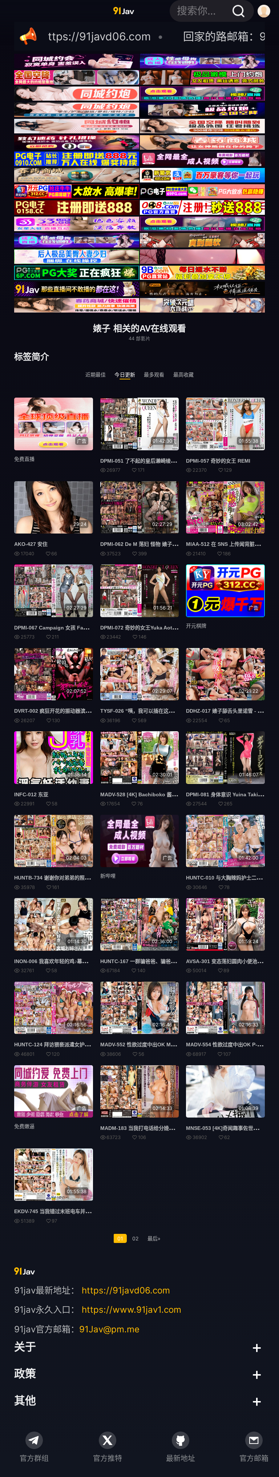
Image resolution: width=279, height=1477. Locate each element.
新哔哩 (108, 876)
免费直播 (24, 459)
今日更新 (124, 374)
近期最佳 (95, 374)
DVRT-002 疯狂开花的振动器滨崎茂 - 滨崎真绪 (67, 710)
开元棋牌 (196, 626)
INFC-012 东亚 (31, 794)
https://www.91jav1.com (131, 1309)
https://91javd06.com (126, 1290)
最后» (154, 1238)
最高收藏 (183, 374)
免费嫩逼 (24, 1126)
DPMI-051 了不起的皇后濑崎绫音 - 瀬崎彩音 (150, 460)
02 (135, 1238)
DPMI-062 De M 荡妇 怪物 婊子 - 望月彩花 (148, 544)
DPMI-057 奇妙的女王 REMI (218, 460)
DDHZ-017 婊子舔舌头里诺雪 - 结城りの (232, 710)
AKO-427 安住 (31, 544)
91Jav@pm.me (109, 1329)
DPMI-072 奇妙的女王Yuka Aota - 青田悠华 (150, 627)
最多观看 (154, 374)
